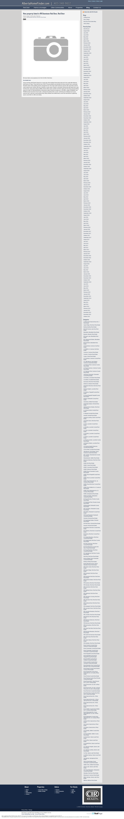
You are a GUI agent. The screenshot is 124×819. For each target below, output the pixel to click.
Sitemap (30, 809)
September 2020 (87, 168)
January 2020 (87, 184)
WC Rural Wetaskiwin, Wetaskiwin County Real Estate (91, 770)
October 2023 (87, 95)
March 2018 (86, 225)
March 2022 (86, 134)
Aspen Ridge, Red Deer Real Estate (92, 325)
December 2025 (87, 47)
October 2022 (87, 120)
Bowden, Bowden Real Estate (90, 334)
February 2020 (87, 182)
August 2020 (86, 170)
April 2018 (86, 223)
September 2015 (87, 282)
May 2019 (86, 197)
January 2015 (87, 294)
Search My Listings (42, 789)
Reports (57, 789)
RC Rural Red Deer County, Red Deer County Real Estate (91, 547)
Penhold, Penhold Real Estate (90, 518)
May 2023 (86, 105)
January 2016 (87, 274)
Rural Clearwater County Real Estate (92, 648)
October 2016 (87, 259)
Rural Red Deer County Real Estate (92, 691)
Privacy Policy (25, 809)
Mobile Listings (41, 791)
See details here (27, 80)
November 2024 (87, 71)
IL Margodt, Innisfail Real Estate (91, 413)
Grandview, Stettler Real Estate (91, 401)
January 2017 (87, 253)
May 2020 (86, 176)
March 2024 (86, 87)
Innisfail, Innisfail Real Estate (90, 415)
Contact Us (97, 7)
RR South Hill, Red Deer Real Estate (92, 634)
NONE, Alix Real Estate (89, 463)
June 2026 (86, 35)
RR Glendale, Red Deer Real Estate (92, 585)
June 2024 (86, 81)
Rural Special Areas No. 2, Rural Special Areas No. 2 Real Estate (91, 700)
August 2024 (86, 77)
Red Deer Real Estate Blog (90, 21)
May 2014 (86, 302)
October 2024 (87, 73)
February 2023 (87, 112)
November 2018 (87, 209)
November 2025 (87, 49)
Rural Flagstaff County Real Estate (91, 653)
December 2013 (87, 312)
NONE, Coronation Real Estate (91, 467)
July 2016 (86, 265)
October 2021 (87, 144)
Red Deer (26, 7)
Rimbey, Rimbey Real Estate (90, 561)
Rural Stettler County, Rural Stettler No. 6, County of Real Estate (92, 709)
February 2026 (87, 43)
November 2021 (87, 142)
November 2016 (87, 257)
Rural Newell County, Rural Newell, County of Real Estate (92, 669)
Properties (79, 7)
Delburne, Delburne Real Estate (91, 383)
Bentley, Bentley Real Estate (90, 327)
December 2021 (87, 140)
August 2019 (86, 190)
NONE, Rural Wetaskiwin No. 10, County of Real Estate (91, 491)
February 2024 (87, 89)
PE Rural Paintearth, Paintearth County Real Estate (91, 515)
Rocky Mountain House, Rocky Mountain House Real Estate (91, 564)
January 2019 (87, 205)
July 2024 (86, 79)
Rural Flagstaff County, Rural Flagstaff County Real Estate (90, 656)
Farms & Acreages (40, 7)
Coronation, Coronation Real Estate (92, 377)
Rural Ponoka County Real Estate (91, 676)
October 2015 (87, 280)
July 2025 (86, 57)
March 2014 (86, 306)
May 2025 (86, 61)
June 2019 (86, 195)
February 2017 (87, 251)
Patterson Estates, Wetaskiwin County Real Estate (90, 496)
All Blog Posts (87, 17)
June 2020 (86, 174)
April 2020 (86, 178)
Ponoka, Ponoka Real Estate (90, 525)
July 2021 (86, 150)
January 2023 (87, 114)
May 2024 (86, 83)
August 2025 (86, 55)
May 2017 (86, 245)
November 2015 (87, 278)
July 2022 (86, 126)
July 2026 (86, 33)
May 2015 (86, 288)
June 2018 (86, 219)
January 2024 (87, 91)
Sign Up (73, 791)
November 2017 (87, 233)
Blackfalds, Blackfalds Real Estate (91, 332)
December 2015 (87, 276)
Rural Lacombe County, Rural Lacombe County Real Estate (90, 663)
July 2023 (86, 101)
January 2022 (87, 138)
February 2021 (87, 160)
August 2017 (86, 239)
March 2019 (86, 201)
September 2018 (87, 213)
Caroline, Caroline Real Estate (91, 354)
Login (101, 1)
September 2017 (87, 237)
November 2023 (87, 93)
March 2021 (86, 158)
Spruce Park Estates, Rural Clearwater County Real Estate (91, 762)
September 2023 (87, 97)
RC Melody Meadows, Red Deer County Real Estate (91, 538)
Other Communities (57, 7)
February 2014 (87, 308)
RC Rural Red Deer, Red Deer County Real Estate (91, 550)
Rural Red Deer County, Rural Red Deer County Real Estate (92, 693)
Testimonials (29, 792)
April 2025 (86, 63)
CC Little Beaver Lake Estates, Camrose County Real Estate (91, 362)
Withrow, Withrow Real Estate (90, 780)
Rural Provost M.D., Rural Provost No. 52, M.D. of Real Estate (91, 682)
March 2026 (86, 41)
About (97, 1)
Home (89, 1)
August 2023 (86, 99)
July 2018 (86, 217)
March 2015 (86, 290)
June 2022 (86, 128)
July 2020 (86, 172)
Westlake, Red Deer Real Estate (91, 773)
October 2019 (87, 188)
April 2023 (86, 107)
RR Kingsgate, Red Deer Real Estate (92, 606)
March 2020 (86, 180)
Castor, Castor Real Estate (90, 356)
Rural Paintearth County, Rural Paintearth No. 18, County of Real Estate (91, 673)
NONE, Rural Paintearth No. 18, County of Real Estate (91, 481)
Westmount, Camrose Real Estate (91, 775)
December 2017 (87, 231)
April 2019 (86, 199)
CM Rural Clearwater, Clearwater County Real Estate (91, 375)
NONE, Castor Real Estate (90, 465)
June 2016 (86, 267)
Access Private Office (40, 814)
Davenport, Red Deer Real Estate (91, 381)
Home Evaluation (60, 791)
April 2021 (86, 156)
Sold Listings (86, 23)
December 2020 (87, 164)
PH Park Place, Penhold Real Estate (92, 523)
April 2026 (86, 39)
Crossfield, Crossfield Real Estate (91, 379)
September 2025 (87, 53)
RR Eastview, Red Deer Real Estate (92, 583)
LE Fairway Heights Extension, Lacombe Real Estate (91, 447)
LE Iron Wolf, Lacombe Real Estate (92, 449)
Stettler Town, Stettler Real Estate (91, 764)
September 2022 (87, 122)
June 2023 (86, 103)
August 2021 (86, 148)
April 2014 (86, 304)
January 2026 (87, 45)
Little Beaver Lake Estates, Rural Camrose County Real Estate (91, 452)
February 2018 (87, 227)
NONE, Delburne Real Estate (90, 469)
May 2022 (86, 130)
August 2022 (86, 124)
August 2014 (86, 300)
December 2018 (87, 207)
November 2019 (87, 186)
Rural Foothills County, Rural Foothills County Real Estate (90, 659)
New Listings (86, 19)
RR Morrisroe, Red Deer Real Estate (92, 623)
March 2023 (86, 109)
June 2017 (86, 243)
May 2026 (86, 37)
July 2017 (86, 241)
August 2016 (86, 263)
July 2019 (86, 193)
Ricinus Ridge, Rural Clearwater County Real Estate (91, 559)
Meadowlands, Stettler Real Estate (91, 458)
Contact (93, 1)
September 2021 (87, 146)
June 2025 (86, 59)
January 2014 (87, 310)
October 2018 (87, 211)
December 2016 (87, 255)
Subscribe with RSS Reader (91, 12)
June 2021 (86, 152)
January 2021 (87, 162)
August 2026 (86, 30)
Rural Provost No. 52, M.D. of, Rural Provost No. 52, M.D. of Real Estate (92, 688)
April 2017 (86, 247)
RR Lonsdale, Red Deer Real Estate (92, 614)
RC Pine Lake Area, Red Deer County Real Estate (90, 544)
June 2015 (86, 286)
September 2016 (87, 261)
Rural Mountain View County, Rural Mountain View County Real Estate (92, 666)
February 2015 (87, 292)
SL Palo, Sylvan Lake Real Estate (91, 753)
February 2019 (87, 203)
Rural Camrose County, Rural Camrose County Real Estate (90, 646)
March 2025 (86, 65)
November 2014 (87, 296)
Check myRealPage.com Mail (28, 814)
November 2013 (87, 314)
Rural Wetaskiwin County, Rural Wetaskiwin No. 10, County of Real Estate (91, 718)
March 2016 (86, 272)
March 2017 (86, 249)
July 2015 (86, 284)
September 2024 (87, 75)
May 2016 (86, 269)
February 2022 (87, 136)
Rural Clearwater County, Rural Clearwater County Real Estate (91, 651)
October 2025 (87, 51)
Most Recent (86, 28)
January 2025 (87, 69)
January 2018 (87, 229)
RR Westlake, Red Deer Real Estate (92, 643)
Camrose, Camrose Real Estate (91, 352)
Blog (88, 7)
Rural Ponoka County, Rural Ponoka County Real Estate (92, 679)
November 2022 (87, 118)
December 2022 (87, 116)
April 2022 (86, 132)
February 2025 (87, 67)
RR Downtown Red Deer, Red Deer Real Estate (36, 17)
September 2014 (87, 298)
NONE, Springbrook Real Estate (91, 493)
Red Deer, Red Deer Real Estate (91, 556)
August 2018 (86, 215)
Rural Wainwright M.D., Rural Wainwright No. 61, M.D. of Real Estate (91, 713)
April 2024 (86, 85)
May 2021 (86, 154)
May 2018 (86, 221)
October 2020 (87, 166)
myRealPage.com (94, 814)
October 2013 (87, 316)
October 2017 (87, 235)
